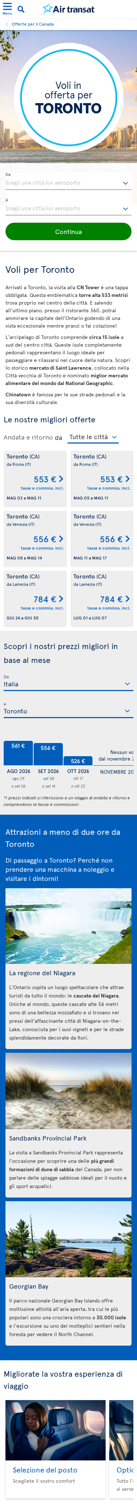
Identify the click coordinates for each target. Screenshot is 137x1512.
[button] (68, 231)
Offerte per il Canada (33, 24)
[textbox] (68, 181)
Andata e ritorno (28, 437)
